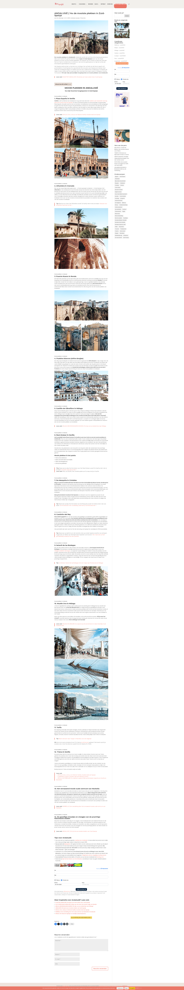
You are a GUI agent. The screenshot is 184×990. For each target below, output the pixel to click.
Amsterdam (122, 176)
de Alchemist (85, 742)
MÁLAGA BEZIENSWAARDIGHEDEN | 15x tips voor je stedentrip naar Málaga (84, 426)
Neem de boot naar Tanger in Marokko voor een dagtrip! (75, 738)
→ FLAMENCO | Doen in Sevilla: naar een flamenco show (72, 776)
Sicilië (116, 226)
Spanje (77, 18)
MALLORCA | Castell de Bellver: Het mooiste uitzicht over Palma (121, 149)
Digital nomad (118, 191)
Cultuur (122, 185)
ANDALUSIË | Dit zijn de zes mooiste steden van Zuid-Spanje (79, 831)
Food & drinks (123, 196)
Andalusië (73, 18)
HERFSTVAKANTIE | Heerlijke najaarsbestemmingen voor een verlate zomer (121, 158)
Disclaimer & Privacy (104, 985)
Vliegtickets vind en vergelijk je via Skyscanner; (94, 855)
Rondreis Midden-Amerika (120, 220)
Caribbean (122, 183)
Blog (96, 4)
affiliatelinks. (66, 891)
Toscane (117, 228)
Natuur (116, 204)
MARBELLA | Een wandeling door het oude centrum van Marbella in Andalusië (75, 911)
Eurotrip (116, 196)
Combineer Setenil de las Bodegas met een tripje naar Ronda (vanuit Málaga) (81, 563)
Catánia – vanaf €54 (119, 53)
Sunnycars (67, 844)
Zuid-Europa (126, 237)
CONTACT (124, 985)
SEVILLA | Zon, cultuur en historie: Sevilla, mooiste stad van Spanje (81, 114)
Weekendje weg (118, 235)
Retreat (103, 4)
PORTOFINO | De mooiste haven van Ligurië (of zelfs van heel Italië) (121, 163)
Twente (116, 231)
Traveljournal (123, 228)
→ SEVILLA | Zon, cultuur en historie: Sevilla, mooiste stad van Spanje (76, 775)
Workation (125, 235)
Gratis (74, 4)
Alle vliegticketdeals (121, 63)
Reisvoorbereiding (119, 215)
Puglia (123, 211)
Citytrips (117, 185)
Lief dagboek (118, 202)
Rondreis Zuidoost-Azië (120, 224)
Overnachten (118, 211)
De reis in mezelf (118, 189)
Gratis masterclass (120, 4)
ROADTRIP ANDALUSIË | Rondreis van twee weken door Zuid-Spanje (82, 77)
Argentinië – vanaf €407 (120, 61)
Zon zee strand (118, 237)
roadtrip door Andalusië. (81, 840)
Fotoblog (117, 198)
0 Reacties (83, 18)
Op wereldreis (118, 209)
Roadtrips (125, 218)
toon (69, 84)
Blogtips (117, 183)
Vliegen (116, 233)
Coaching (82, 4)
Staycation (121, 226)
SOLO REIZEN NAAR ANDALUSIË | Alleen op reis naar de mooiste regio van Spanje (76, 904)
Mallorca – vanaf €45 (120, 45)
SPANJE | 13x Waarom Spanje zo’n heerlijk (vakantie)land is (70, 913)
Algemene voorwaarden (115, 985)
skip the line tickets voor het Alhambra (72, 859)
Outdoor (124, 209)
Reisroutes (117, 213)
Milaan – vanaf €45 (119, 47)
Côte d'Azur (117, 187)
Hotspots (122, 198)
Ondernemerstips (123, 204)
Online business (118, 207)
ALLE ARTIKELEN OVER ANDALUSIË (80, 917)
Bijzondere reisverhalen (120, 181)
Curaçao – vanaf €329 (120, 55)
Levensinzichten (118, 200)
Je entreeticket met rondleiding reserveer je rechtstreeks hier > (78, 505)
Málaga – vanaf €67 (119, 50)
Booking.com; (100, 857)
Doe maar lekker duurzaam (121, 194)
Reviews (90, 4)
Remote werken (118, 218)
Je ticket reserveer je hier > (69, 469)
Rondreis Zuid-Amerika (120, 222)
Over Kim (109, 4)
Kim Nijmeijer (60, 18)
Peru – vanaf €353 (119, 58)
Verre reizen (122, 231)
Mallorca (124, 202)
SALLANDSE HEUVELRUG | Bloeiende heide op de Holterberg (120, 169)
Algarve (116, 176)
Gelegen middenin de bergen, (62, 551)
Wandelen (122, 233)
